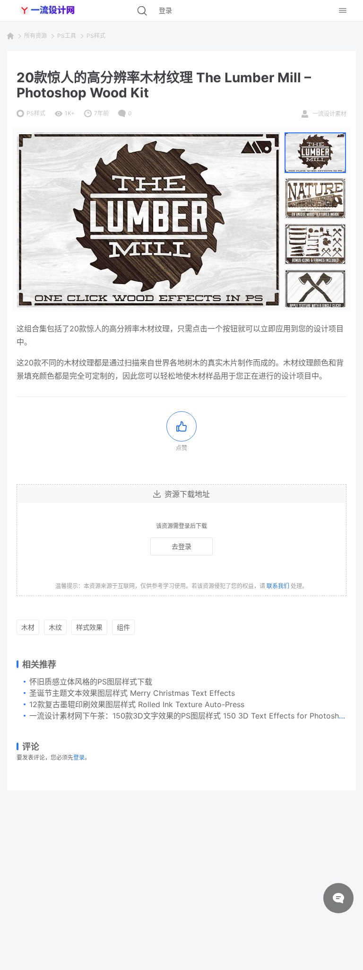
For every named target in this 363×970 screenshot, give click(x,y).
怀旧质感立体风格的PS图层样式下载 (90, 681)
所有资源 (35, 35)
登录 (79, 757)
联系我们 (278, 585)
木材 (28, 627)
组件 (123, 627)
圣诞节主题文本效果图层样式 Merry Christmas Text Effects (132, 693)
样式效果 (89, 627)
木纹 (55, 627)
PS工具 (66, 35)
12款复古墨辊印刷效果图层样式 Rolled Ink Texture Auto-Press (136, 704)
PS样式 (95, 35)
